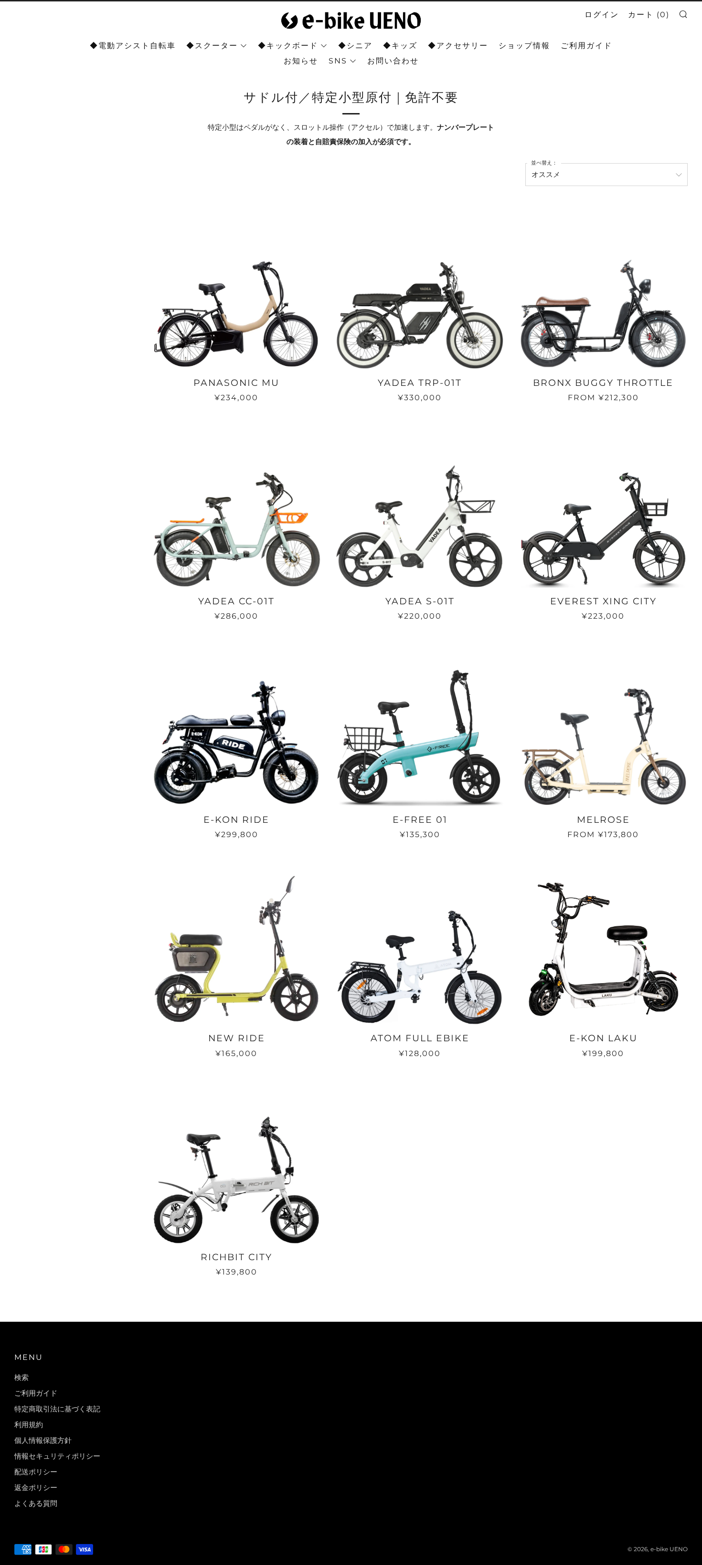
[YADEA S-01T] (419, 503)
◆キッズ (400, 45)
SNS (338, 60)
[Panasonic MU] (236, 284)
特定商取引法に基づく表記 (57, 1408)
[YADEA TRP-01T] (419, 284)
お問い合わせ (393, 60)
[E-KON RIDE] (236, 721)
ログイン (602, 14)
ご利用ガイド (586, 45)
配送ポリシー (35, 1471)
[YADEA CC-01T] (236, 503)
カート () (649, 14)
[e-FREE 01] (419, 721)
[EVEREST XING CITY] (603, 503)
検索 (21, 1377)
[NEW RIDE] (236, 940)
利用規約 (28, 1424)
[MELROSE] (603, 721)
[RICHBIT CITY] (236, 1159)
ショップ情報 (524, 45)
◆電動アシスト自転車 (133, 45)
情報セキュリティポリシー (57, 1456)
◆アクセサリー (458, 45)
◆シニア (355, 45)
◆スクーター (212, 45)
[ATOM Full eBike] (419, 940)
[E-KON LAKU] (603, 940)
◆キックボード (288, 45)
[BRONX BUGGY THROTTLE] (603, 284)
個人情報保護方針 (43, 1440)
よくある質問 (35, 1503)
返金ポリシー (35, 1487)
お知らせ (301, 60)
